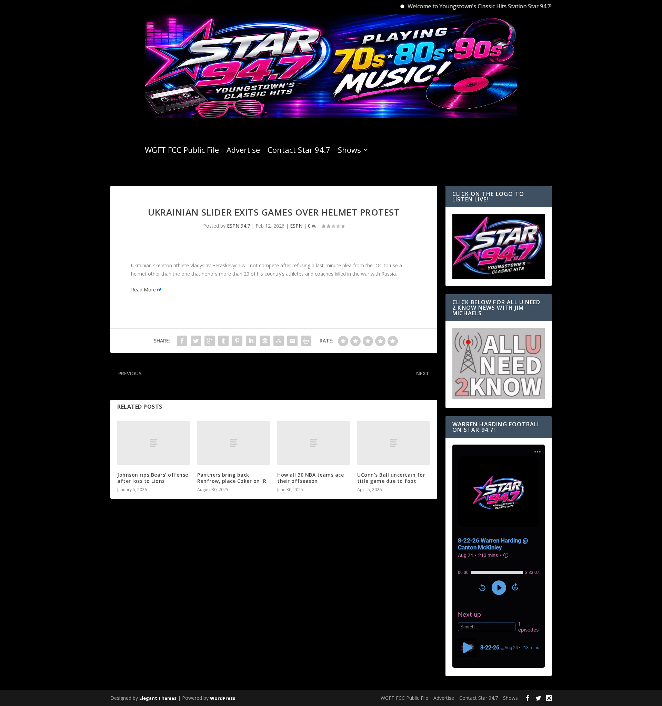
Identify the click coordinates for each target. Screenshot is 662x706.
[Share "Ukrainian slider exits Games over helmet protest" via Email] (292, 341)
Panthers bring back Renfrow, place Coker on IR (231, 477)
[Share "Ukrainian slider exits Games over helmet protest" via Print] (306, 341)
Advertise (243, 151)
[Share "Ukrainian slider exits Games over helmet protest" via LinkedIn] (251, 341)
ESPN (296, 225)
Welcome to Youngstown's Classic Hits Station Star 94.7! (462, 6)
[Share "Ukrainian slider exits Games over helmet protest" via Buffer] (265, 341)
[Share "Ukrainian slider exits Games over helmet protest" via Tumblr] (223, 341)
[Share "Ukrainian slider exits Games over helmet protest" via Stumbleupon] (278, 341)
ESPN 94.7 (238, 225)
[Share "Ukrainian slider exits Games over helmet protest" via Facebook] (182, 341)
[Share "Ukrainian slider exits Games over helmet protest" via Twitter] (196, 341)
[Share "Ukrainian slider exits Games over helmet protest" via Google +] (210, 341)
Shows (349, 151)
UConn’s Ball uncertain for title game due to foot (391, 477)
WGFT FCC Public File (182, 151)
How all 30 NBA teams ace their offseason (310, 477)
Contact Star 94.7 (299, 151)
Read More (143, 289)
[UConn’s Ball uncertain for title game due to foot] (393, 443)
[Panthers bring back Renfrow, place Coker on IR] (233, 443)
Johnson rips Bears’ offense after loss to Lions (152, 477)
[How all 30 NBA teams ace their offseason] (313, 443)
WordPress (222, 698)
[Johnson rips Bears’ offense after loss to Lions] (153, 443)
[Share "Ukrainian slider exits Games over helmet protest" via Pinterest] (237, 341)
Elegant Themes (158, 698)
